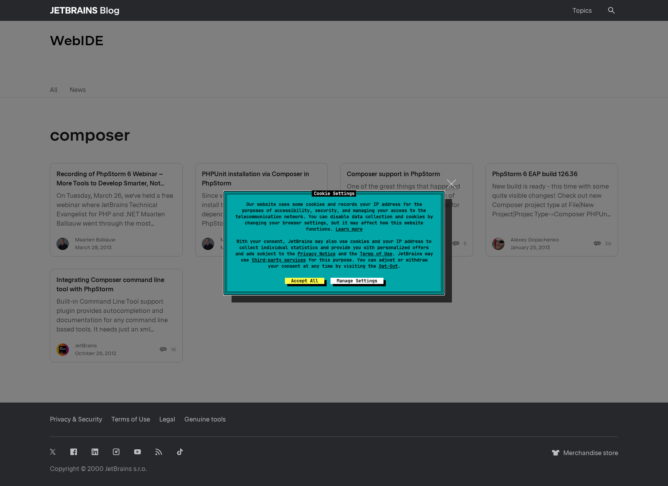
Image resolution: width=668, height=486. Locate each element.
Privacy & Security (76, 419)
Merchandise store (588, 456)
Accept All (304, 281)
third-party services (279, 260)
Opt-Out (388, 266)
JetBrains (118, 468)
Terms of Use (376, 254)
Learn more (349, 229)
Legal (167, 419)
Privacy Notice (317, 254)
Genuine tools (205, 419)
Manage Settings (357, 281)
